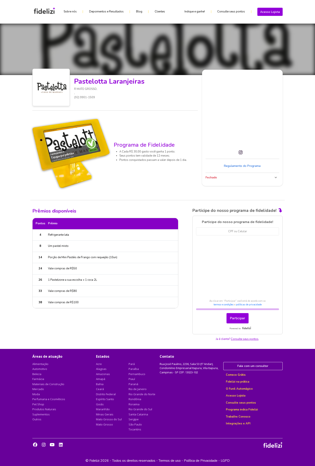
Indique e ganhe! (194, 12)
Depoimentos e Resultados (106, 12)
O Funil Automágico (239, 389)
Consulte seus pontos (231, 12)
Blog (139, 12)
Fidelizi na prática (237, 382)
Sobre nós (70, 12)
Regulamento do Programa (242, 166)
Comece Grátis (236, 375)
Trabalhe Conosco (238, 417)
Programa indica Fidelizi (242, 410)
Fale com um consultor (252, 366)
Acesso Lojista (270, 12)
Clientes (160, 12)
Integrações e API (238, 423)
